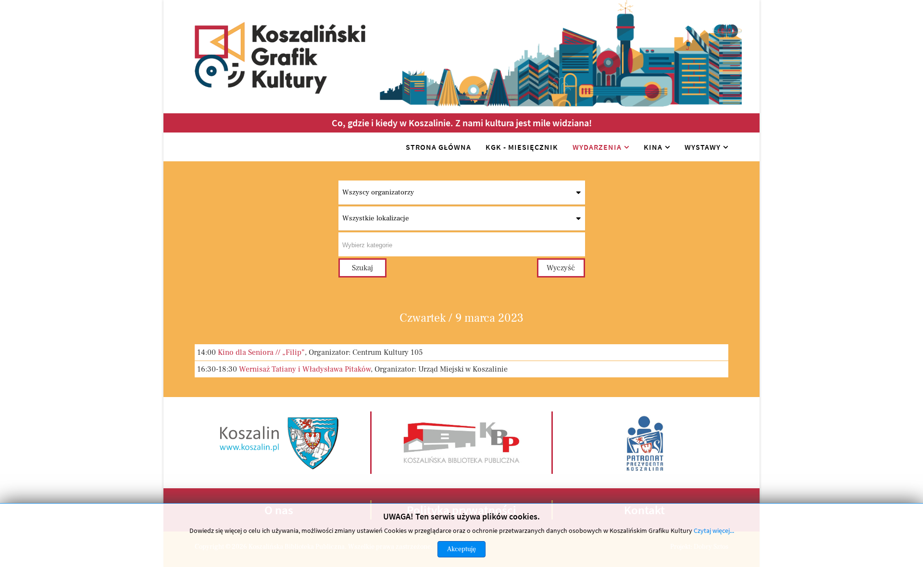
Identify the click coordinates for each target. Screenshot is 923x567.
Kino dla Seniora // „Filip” (261, 352)
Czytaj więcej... (714, 530)
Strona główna (438, 147)
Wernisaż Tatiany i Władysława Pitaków (305, 369)
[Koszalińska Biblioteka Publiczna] (461, 442)
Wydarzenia (597, 147)
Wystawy (703, 147)
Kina (653, 147)
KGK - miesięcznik (522, 147)
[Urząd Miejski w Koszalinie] (280, 442)
